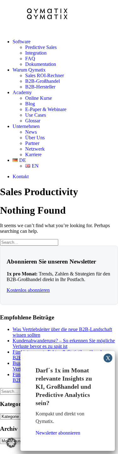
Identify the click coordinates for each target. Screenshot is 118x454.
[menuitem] (65, 53)
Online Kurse (38, 98)
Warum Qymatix (29, 69)
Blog (30, 103)
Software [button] (22, 41)
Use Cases (35, 115)
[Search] (29, 242)
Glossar (32, 120)
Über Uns (35, 137)
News (31, 132)
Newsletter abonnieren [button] (58, 432)
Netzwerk (35, 149)
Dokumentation (40, 64)
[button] (11, 442)
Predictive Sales (41, 47)
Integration (36, 53)
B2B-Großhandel (42, 81)
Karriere (33, 154)
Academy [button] (22, 92)
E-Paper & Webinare (45, 109)
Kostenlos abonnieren (28, 290)
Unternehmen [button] (26, 126)
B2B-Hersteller (40, 86)
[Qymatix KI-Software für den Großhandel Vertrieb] (59, 16)
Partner (32, 143)
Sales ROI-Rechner (44, 75)
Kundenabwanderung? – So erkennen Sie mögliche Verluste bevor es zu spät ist (64, 343)
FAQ (30, 58)
